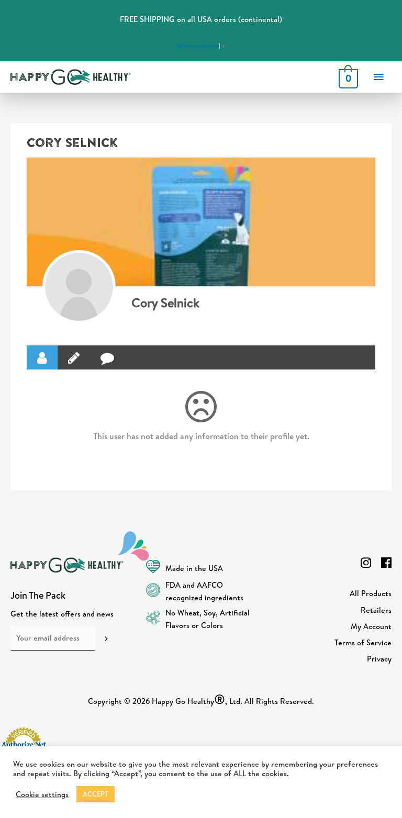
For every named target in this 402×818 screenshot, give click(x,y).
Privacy (379, 658)
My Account (371, 626)
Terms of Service (363, 642)
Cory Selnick (165, 302)
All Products (371, 593)
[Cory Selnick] (79, 286)
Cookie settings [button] (42, 794)
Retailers (376, 609)
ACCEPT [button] (95, 794)
